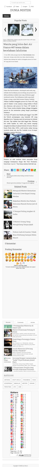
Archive (33, 322)
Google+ (25, 6)
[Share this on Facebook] (12, 170)
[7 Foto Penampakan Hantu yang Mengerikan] (27, 30)
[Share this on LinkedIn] (29, 170)
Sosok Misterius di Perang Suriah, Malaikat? (23, 355)
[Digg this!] (23, 170)
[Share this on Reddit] (32, 170)
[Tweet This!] (15, 170)
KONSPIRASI (8, 383)
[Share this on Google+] (18, 170)
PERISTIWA (10, 39)
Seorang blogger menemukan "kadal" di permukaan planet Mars (24, 366)
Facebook (9, 6)
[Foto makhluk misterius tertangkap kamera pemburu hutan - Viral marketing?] (13, 30)
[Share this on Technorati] (35, 170)
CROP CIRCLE (16, 380)
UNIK (19, 387)
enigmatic (13, 164)
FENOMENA (26, 380)
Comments (20, 322)
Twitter (17, 6)
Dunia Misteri (20, 10)
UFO (14, 387)
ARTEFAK (7, 380)
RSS (32, 6)
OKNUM (32, 383)
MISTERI (24, 383)
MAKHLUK (17, 383)
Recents (8, 322)
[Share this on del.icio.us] (26, 170)
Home (4, 39)
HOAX (34, 380)
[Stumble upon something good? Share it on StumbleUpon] (20, 170)
